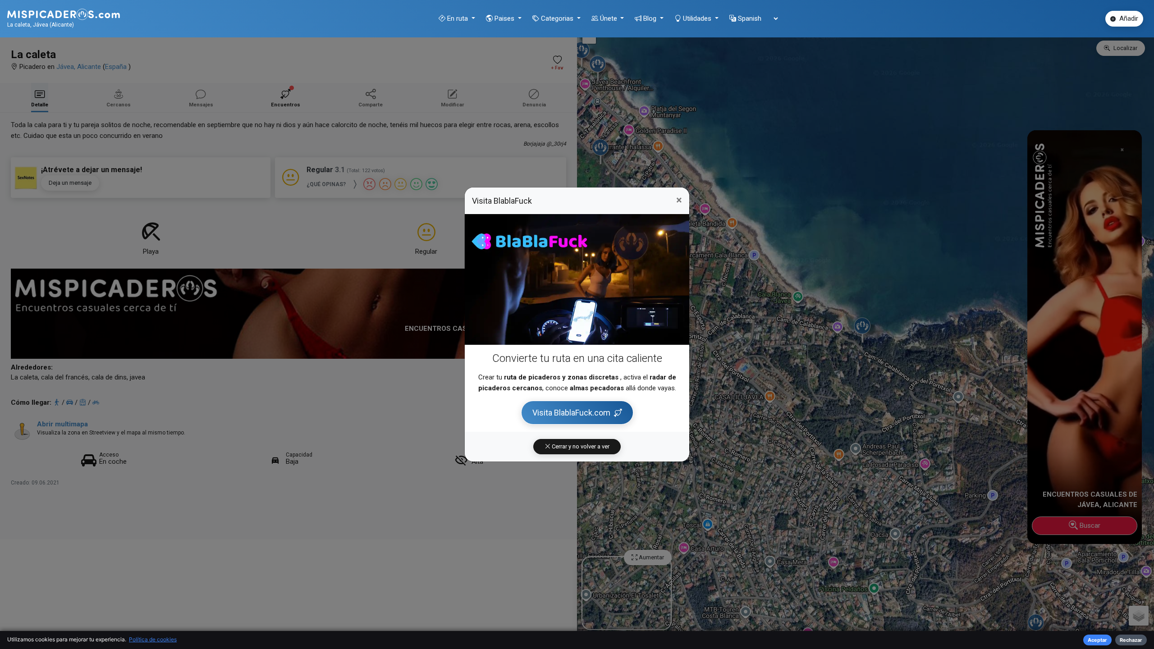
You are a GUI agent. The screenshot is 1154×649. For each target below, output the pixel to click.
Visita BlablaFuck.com (571, 412)
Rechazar (1131, 640)
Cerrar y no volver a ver (579, 446)
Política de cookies (153, 639)
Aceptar (1097, 640)
